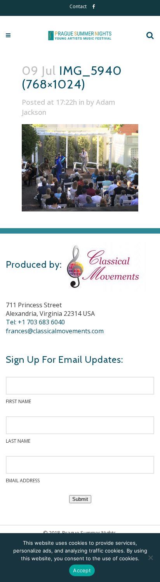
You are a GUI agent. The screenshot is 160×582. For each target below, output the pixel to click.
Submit (80, 499)
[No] (150, 557)
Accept (82, 570)
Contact (78, 6)
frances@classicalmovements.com (55, 331)
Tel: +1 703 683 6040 (35, 322)
